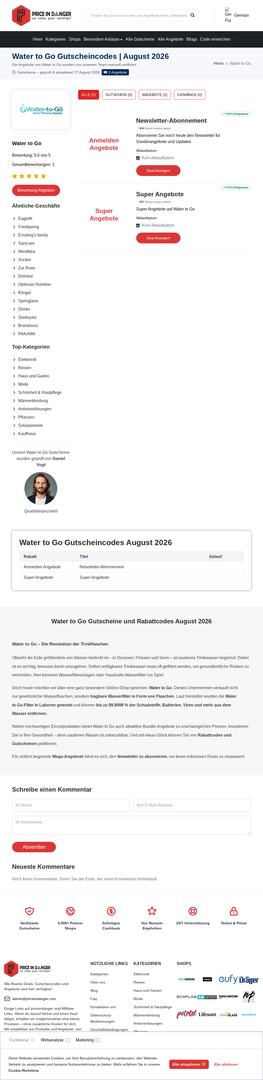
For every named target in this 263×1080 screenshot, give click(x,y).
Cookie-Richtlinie (23, 1070)
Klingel (24, 292)
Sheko (24, 309)
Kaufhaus (27, 433)
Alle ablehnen (226, 1064)
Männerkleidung (33, 401)
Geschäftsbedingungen (109, 1030)
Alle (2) (88, 95)
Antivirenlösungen (34, 409)
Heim (38, 39)
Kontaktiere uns (103, 1007)
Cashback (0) (189, 95)
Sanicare (26, 243)
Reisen (24, 368)
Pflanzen (26, 417)
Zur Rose (26, 268)
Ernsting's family (33, 235)
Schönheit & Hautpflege (40, 392)
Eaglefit (25, 218)
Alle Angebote (170, 39)
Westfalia (26, 251)
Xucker (24, 260)
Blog (94, 990)
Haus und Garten (33, 376)
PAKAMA (26, 334)
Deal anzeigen (158, 171)
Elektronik (27, 359)
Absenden (34, 847)
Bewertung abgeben (36, 190)
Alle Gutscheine (140, 39)
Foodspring (28, 227)
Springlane (28, 301)
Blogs (191, 39)
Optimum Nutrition (34, 284)
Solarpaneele (30, 425)
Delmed (25, 276)
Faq (93, 999)
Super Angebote (160, 194)
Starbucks (27, 317)
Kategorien (56, 39)
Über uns (97, 982)
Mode (23, 384)
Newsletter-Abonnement (171, 120)
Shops (75, 39)
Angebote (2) (154, 95)
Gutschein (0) (119, 95)
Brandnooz (28, 325)
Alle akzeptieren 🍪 (189, 1064)
